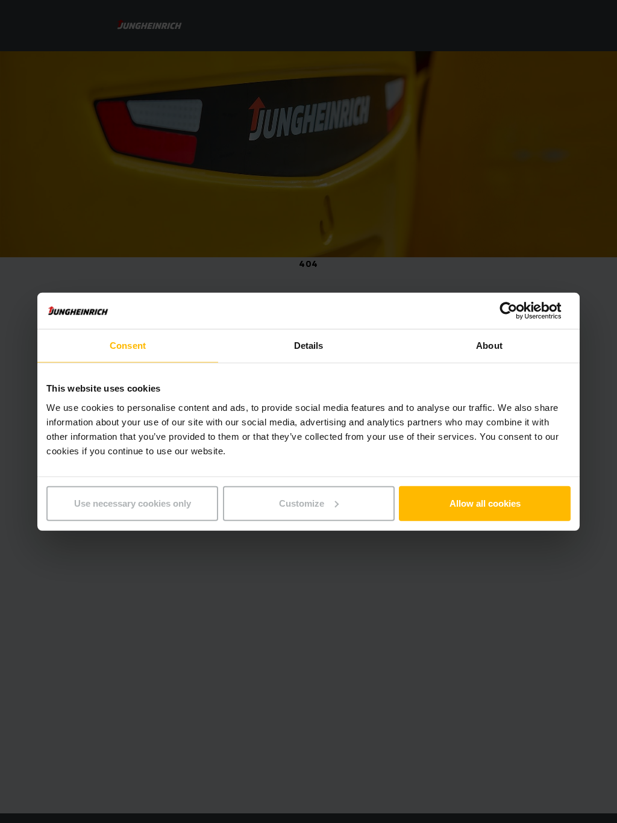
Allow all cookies (485, 503)
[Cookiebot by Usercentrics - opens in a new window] (518, 311)
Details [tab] (309, 345)
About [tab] (489, 345)
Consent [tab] (128, 345)
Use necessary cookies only (132, 503)
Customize (301, 503)
